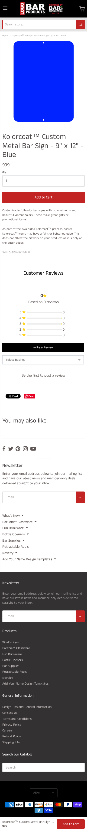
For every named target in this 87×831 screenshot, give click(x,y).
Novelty (7, 553)
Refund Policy (11, 736)
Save (31, 396)
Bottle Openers (13, 534)
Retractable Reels (15, 546)
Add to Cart (43, 197)
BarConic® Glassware (17, 521)
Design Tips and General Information (27, 707)
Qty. (4, 172)
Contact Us (9, 712)
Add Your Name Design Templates (27, 559)
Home (5, 36)
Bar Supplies (11, 540)
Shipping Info (11, 742)
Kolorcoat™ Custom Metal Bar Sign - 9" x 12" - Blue (39, 36)
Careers (7, 730)
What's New (11, 515)
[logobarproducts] (43, 8)
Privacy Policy (11, 724)
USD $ (36, 793)
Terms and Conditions (17, 719)
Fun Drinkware (13, 528)
